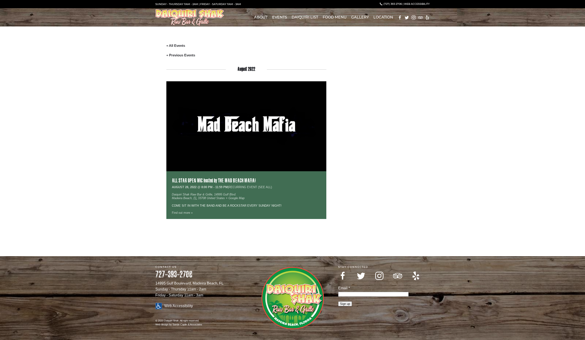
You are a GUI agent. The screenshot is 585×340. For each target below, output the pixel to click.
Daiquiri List (305, 17)
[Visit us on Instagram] (379, 275)
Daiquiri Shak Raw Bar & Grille (192, 194)
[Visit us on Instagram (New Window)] (413, 17)
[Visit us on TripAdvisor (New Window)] (420, 17)
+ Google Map (235, 198)
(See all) (265, 187)
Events (279, 17)
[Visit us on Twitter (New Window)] (406, 17)
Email (344, 288)
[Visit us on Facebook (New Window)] (400, 17)
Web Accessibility (417, 3)
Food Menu (335, 17)
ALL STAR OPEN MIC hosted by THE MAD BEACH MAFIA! (214, 181)
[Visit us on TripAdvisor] (397, 275)
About (261, 17)
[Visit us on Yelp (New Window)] (427, 17)
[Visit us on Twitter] (361, 275)
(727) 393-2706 (392, 3)
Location (383, 17)
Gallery (360, 17)
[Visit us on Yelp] (415, 275)
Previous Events (180, 55)
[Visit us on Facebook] (342, 275)
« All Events (175, 45)
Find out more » (182, 212)
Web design (161, 324)
